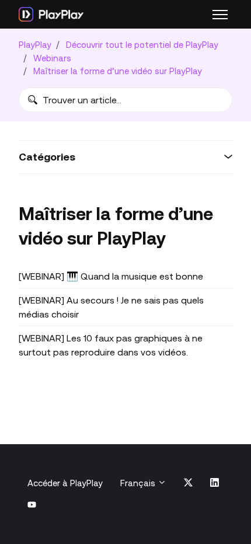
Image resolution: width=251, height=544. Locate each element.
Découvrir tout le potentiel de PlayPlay (142, 45)
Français (139, 483)
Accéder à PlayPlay (65, 483)
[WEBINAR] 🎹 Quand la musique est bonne (111, 276)
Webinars (52, 58)
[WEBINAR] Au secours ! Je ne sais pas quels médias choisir (111, 307)
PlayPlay (35, 45)
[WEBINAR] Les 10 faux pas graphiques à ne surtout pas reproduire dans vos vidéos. (111, 345)
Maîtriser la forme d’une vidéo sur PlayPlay (117, 71)
